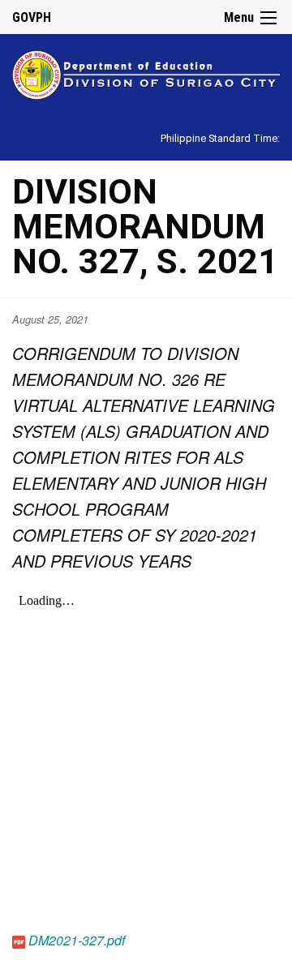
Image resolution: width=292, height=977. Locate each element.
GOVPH (31, 17)
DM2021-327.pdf (76, 940)
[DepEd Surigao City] (146, 72)
